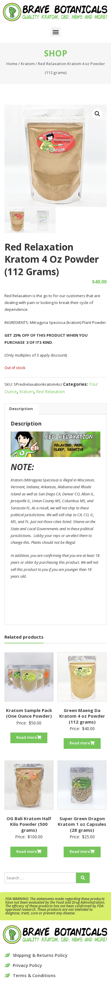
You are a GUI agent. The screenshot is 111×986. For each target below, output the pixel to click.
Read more (26, 737)
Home (11, 63)
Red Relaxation (50, 391)
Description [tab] (21, 408)
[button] (55, 32)
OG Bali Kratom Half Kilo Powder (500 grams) (29, 824)
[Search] (83, 877)
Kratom (28, 63)
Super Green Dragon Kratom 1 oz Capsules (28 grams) (82, 824)
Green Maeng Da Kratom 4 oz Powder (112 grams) (82, 716)
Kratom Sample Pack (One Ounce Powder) (29, 713)
